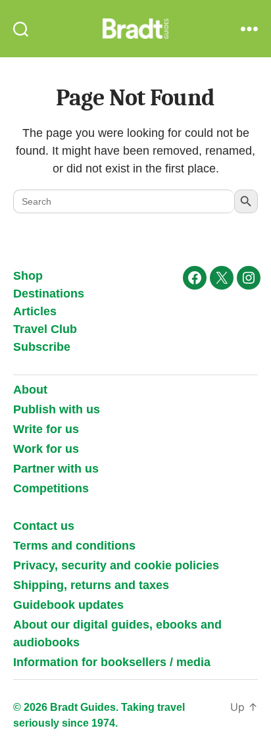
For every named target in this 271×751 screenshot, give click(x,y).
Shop (28, 275)
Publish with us (56, 409)
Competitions (51, 488)
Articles (35, 311)
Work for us (46, 448)
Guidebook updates (68, 604)
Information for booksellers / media (111, 662)
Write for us (46, 429)
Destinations (48, 293)
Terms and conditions (74, 545)
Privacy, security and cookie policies (116, 565)
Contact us (43, 525)
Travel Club (45, 329)
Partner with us (56, 468)
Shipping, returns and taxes (91, 585)
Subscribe (41, 346)
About (30, 389)
